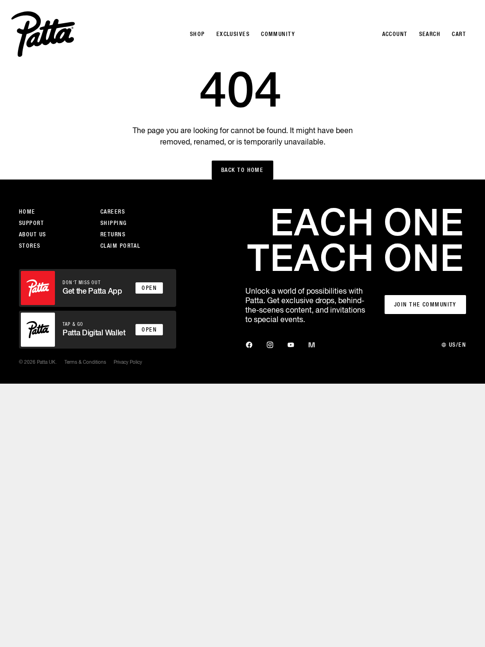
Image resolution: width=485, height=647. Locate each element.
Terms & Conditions (85, 362)
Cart (459, 34)
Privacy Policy (128, 362)
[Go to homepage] (43, 34)
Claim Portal (120, 246)
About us (32, 234)
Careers (112, 211)
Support (31, 223)
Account (395, 34)
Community (278, 34)
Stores (30, 246)
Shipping (113, 223)
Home (27, 211)
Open (149, 288)
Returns (113, 234)
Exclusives (233, 34)
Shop (197, 34)
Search (430, 34)
